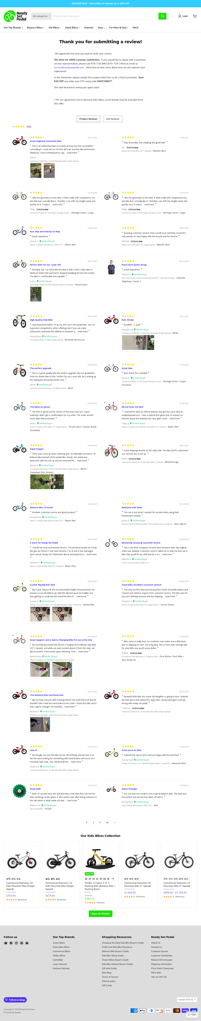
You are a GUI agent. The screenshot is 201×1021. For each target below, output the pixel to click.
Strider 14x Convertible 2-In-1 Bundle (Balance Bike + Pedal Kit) (55, 604)
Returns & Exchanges (161, 959)
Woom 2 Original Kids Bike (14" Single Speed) (48, 427)
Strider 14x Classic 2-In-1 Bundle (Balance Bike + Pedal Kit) (145, 763)
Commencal (11, 892)
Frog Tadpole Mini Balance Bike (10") (137, 805)
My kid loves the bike (132, 406)
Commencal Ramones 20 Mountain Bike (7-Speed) (137, 884)
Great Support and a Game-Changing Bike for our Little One (61, 639)
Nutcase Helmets (61, 968)
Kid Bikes (54, 27)
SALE (136, 27)
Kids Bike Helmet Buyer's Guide (117, 964)
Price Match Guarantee (162, 968)
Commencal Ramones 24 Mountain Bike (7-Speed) (142, 462)
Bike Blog (106, 972)
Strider (88, 892)
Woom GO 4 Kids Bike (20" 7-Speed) (136, 151)
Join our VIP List (159, 976)
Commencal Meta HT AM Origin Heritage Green (49, 213)
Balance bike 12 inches (41, 507)
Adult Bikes (72, 27)
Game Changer (129, 788)
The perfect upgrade (40, 368)
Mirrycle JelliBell (36, 809)
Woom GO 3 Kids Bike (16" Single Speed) (138, 244)
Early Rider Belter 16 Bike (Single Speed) (46, 340)
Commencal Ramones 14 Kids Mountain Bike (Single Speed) (54, 469)
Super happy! (36, 449)
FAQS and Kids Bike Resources (117, 947)
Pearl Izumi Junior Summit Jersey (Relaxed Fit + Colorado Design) (148, 278)
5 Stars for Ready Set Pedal (44, 542)
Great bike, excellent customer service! (141, 584)
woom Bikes (59, 942)
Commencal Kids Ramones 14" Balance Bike (48, 388)
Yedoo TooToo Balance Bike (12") (135, 562)
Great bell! (35, 788)
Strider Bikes (59, 955)
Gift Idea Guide (109, 968)
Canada (185, 999)
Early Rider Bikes (61, 947)
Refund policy (109, 981)
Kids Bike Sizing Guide (113, 955)
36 (107, 822)
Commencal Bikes (61, 951)
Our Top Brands (12, 27)
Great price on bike (131, 750)
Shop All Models (101, 913)
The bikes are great (40, 406)
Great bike (127, 368)
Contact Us (156, 947)
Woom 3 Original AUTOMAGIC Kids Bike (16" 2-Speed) (144, 427)
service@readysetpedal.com (69, 67)
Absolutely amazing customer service (141, 542)
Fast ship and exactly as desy (45, 231)
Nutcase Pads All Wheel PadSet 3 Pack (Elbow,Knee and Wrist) (147, 524)
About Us (155, 942)
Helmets (88, 27)
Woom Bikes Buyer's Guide (115, 959)
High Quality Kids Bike (41, 319)
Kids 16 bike (128, 319)
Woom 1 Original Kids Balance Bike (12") (46, 244)
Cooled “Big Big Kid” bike (42, 584)
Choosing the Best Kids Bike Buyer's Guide (123, 942)
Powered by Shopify (12, 1012)
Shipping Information (161, 964)
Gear (101, 27)
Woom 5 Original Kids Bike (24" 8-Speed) (46, 566)
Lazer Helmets (60, 964)
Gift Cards (107, 985)
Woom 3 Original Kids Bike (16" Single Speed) (140, 604)
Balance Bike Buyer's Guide (115, 951)
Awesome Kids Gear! (132, 507)
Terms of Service (110, 976)
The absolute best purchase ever (47, 695)
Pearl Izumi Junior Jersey (134, 264)
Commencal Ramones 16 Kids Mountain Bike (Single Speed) (54, 161)
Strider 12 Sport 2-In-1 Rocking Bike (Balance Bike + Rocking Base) (100, 886)
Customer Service (159, 951)
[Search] (162, 16)
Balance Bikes (35, 27)
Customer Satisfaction (161, 955)
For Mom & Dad (118, 27)
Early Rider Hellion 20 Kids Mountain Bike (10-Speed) (51, 284)
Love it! (33, 750)
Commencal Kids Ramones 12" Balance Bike (140, 656)
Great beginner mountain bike (45, 141)
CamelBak (58, 959)
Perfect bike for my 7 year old (45, 264)
